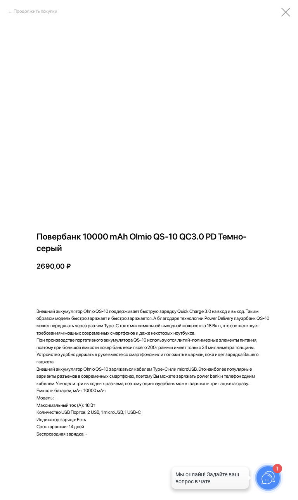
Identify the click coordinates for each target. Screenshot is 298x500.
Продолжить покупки (35, 11)
